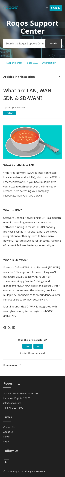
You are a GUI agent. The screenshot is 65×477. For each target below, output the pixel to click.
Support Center (14, 62)
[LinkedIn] (13, 327)
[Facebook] (4, 327)
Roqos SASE (32, 62)
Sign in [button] (55, 8)
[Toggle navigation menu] (47, 8)
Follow (10, 113)
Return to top (11, 365)
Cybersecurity (49, 62)
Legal (6, 441)
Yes (27, 346)
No (38, 346)
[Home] (10, 9)
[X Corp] (9, 327)
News (6, 436)
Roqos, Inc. (18, 471)
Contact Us (9, 427)
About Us (8, 431)
